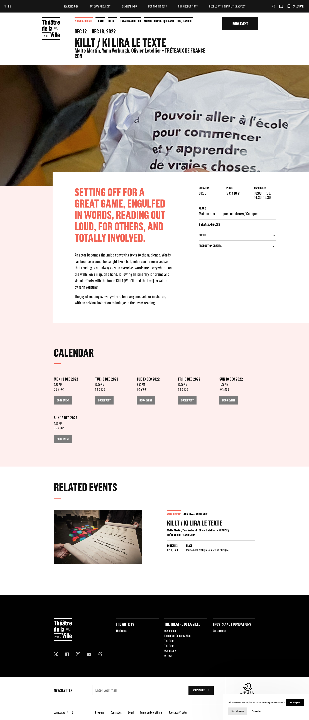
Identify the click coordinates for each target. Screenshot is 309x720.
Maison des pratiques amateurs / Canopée (168, 21)
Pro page (99, 712)
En (9, 6)
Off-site (112, 21)
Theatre (100, 21)
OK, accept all (295, 702)
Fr (5, 6)
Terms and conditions (151, 712)
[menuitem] (71, 6)
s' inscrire (199, 690)
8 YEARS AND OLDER (130, 21)
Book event (240, 23)
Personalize (256, 711)
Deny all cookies (238, 711)
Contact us (116, 712)
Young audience (84, 21)
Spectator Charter (178, 712)
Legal (131, 712)
